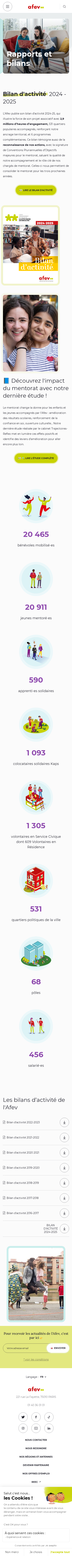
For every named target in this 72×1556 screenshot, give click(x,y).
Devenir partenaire (36, 1465)
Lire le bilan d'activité (38, 190)
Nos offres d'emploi (36, 1473)
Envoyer (60, 1348)
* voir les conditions (36, 1359)
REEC (35, 1482)
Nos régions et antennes (36, 1456)
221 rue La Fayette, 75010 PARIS (36, 1397)
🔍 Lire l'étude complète (38, 458)
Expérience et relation (19, 1537)
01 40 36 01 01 (36, 1405)
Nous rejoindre (36, 1448)
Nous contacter (36, 1440)
